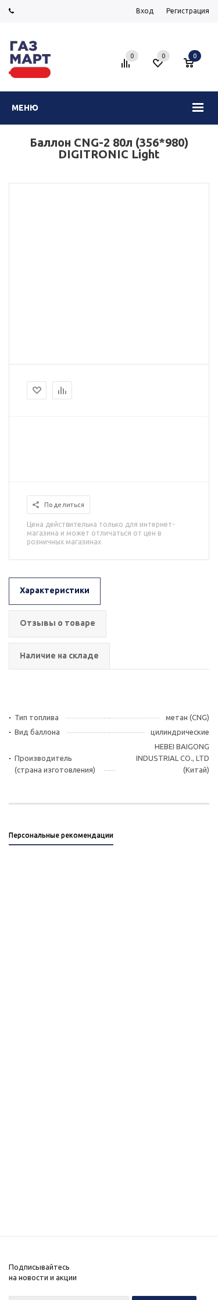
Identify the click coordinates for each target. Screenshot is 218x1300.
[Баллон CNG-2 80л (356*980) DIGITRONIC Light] (109, 207)
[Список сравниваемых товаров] (127, 67)
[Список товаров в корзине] (194, 67)
